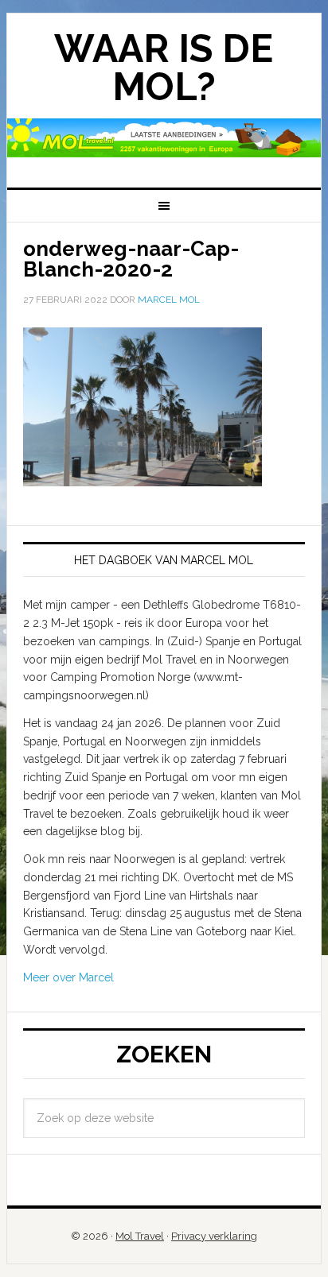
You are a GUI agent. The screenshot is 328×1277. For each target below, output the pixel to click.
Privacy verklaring (214, 1236)
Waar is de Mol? (163, 67)
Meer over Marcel (68, 977)
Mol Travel (139, 1236)
